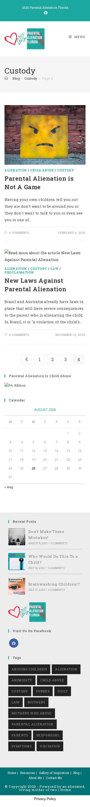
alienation (66, 669)
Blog (76, 773)
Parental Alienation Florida (49, 8)
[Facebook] (13, 643)
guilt (63, 691)
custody (20, 691)
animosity (22, 680)
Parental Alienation (33, 724)
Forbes (43, 691)
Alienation (15, 170)
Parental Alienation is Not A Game (39, 182)
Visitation (50, 746)
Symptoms (22, 746)
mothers (36, 702)
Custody (65, 170)
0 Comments (19, 232)
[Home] (6, 78)
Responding (48, 735)
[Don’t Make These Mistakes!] (16, 536)
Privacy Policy (45, 799)
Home (12, 773)
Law (54, 268)
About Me (35, 778)
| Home (64, 789)
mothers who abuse (32, 713)
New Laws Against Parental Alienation (35, 285)
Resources (27, 773)
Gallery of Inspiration (54, 773)
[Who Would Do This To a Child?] (16, 561)
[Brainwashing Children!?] (16, 586)
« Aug (8, 487)
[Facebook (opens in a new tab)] (45, 13)
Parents (20, 735)
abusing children (29, 669)
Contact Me (54, 778)
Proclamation (19, 272)
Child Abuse (42, 170)
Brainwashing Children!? (54, 584)
